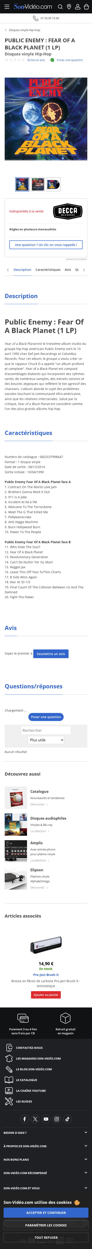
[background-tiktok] (67, 1119)
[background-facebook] (24, 1119)
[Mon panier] (86, 6)
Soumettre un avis (51, 654)
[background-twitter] (35, 1119)
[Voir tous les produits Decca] (68, 211)
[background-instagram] (57, 1119)
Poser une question (70, 60)
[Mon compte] (77, 6)
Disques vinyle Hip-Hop (24, 30)
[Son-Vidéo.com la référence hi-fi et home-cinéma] (33, 6)
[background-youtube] (46, 1119)
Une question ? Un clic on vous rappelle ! (46, 245)
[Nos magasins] (69, 6)
